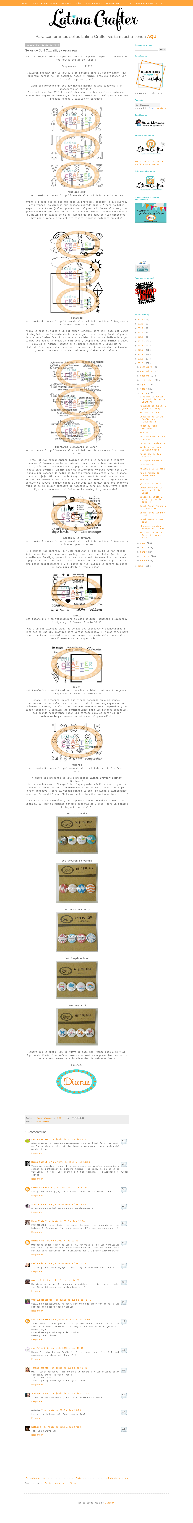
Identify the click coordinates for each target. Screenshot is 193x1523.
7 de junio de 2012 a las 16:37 (59, 1280)
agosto (144, 384)
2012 (141, 363)
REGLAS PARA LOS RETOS (149, 3)
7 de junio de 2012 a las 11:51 (67, 1188)
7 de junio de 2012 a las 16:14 (66, 1263)
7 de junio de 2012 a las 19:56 (61, 1410)
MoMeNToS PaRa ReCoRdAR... (148, 427)
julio (144, 389)
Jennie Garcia (39, 1368)
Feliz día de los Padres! (150, 455)
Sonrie (144, 433)
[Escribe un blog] (75, 1118)
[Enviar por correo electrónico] (73, 1118)
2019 (141, 333)
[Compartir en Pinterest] (83, 1118)
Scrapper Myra (39, 1393)
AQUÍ (152, 36)
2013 (141, 359)
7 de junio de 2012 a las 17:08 (70, 1320)
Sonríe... (146, 480)
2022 (141, 319)
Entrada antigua (118, 1478)
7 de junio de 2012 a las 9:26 (68, 1139)
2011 (141, 566)
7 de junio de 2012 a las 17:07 (73, 1300)
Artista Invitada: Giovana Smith (151, 448)
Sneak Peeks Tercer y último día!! (153, 507)
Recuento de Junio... (153, 413)
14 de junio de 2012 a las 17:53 (60, 1427)
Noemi (34, 1241)
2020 (141, 328)
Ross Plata (38, 1221)
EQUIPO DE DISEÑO (71, 3)
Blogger (109, 1503)
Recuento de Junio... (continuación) (153, 407)
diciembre (146, 367)
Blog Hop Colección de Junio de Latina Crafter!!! (152, 399)
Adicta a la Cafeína (152, 469)
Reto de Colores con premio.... (152, 438)
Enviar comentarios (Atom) (61, 1483)
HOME (25, 3)
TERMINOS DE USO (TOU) (119, 3)
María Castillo (40, 1162)
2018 (141, 337)
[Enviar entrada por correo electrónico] (68, 1118)
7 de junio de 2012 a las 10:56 (70, 1162)
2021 (141, 324)
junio (144, 393)
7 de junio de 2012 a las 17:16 (63, 1348)
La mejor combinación (153, 443)
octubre (145, 376)
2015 (141, 350)
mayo (143, 543)
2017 (141, 341)
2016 (141, 346)
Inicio (80, 1478)
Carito (35, 1280)
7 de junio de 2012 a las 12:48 (66, 1204)
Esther (35, 1427)
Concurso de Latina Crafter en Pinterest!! (151, 419)
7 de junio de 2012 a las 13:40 (58, 1241)
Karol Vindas (39, 1188)
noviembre (146, 371)
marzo (144, 552)
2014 (141, 354)
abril (144, 548)
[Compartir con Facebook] (80, 1118)
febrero (145, 556)
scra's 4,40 (38, 1204)
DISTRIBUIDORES (93, 3)
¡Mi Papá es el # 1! (152, 484)
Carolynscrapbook (41, 1300)
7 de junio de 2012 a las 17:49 (69, 1393)
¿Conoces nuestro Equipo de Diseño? (152, 527)
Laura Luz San (39, 1139)
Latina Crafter (42, 1122)
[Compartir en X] (78, 1118)
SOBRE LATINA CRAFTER (44, 3)
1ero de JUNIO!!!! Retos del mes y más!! (151, 535)
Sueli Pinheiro (40, 1320)
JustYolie (37, 1348)
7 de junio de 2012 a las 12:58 (65, 1221)
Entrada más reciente (39, 1478)
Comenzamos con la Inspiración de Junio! (151, 490)
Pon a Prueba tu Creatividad (150, 474)
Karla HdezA (38, 1263)
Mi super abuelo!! (151, 461)
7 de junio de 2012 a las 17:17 (69, 1368)
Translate (160, 108)
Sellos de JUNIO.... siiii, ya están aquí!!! (152, 499)
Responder (37, 1153)
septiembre (147, 380)
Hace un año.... (150, 465)
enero (144, 561)
